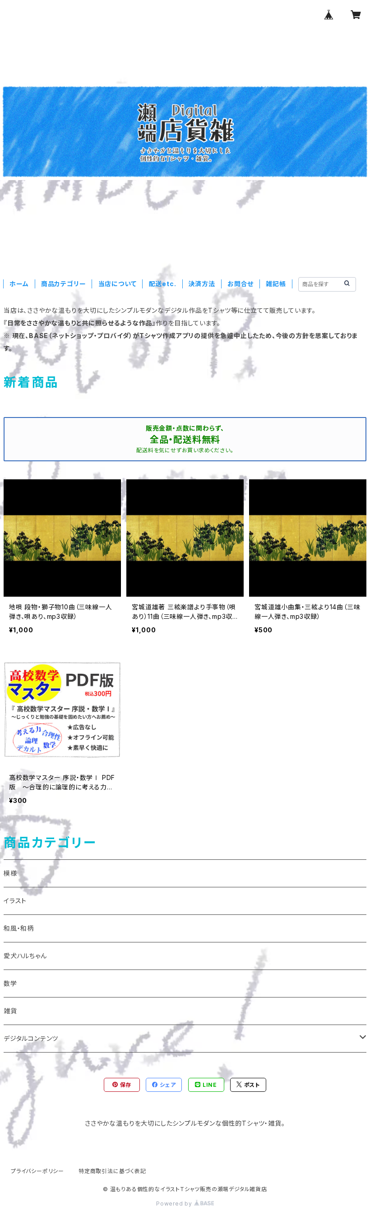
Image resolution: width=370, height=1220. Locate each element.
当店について (117, 284)
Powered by (175, 1203)
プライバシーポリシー (37, 1171)
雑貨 (10, 1011)
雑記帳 (276, 284)
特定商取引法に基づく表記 (112, 1171)
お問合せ (240, 284)
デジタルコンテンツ (31, 1038)
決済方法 (202, 284)
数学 (10, 983)
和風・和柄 (19, 928)
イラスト (15, 901)
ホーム (18, 284)
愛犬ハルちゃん (25, 956)
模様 (10, 873)
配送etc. (162, 284)
